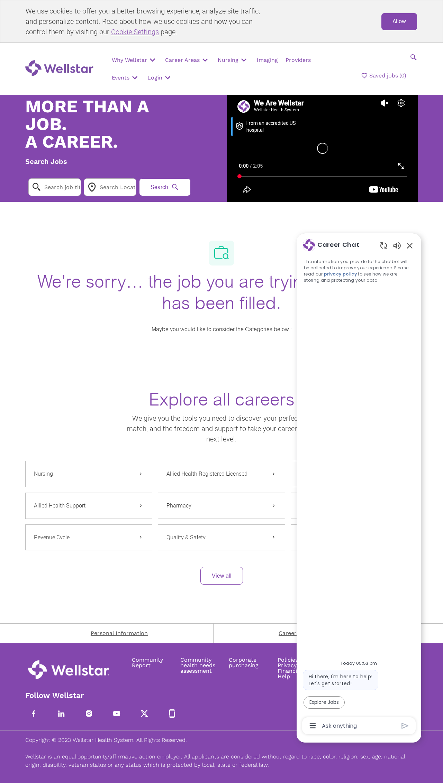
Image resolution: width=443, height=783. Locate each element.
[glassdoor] (172, 713)
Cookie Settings (135, 31)
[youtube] (116, 713)
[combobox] (54, 187)
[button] (221, 576)
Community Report (147, 662)
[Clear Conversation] (384, 245)
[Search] (413, 57)
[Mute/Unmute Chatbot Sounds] (397, 245)
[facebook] (33, 713)
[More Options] (312, 725)
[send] (405, 725)
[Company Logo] (61, 69)
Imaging (267, 60)
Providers (298, 60)
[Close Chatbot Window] (409, 245)
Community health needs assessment (197, 665)
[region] (359, 484)
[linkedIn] (61, 713)
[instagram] (89, 713)
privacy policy (340, 274)
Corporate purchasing (244, 662)
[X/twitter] (144, 713)
